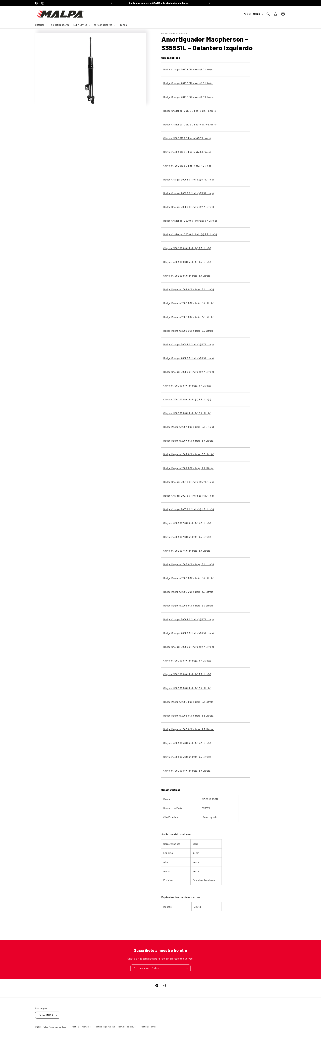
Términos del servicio (128, 1027)
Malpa (45, 1027)
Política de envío (148, 1027)
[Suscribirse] (186, 968)
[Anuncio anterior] (111, 3)
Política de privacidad (105, 1027)
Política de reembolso (82, 1027)
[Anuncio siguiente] (209, 3)
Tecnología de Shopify (59, 1027)
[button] (41, 24)
